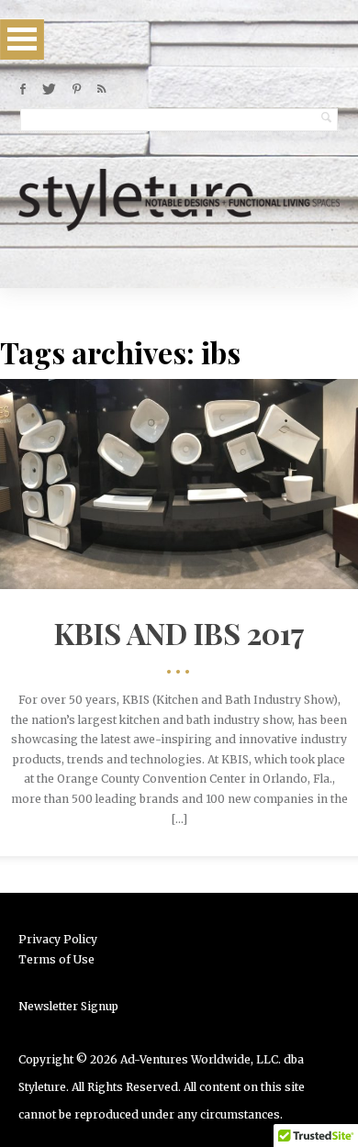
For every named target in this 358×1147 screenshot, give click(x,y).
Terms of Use (56, 959)
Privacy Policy (57, 939)
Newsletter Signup (68, 1006)
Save (216, 505)
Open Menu (22, 39)
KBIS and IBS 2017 (179, 632)
